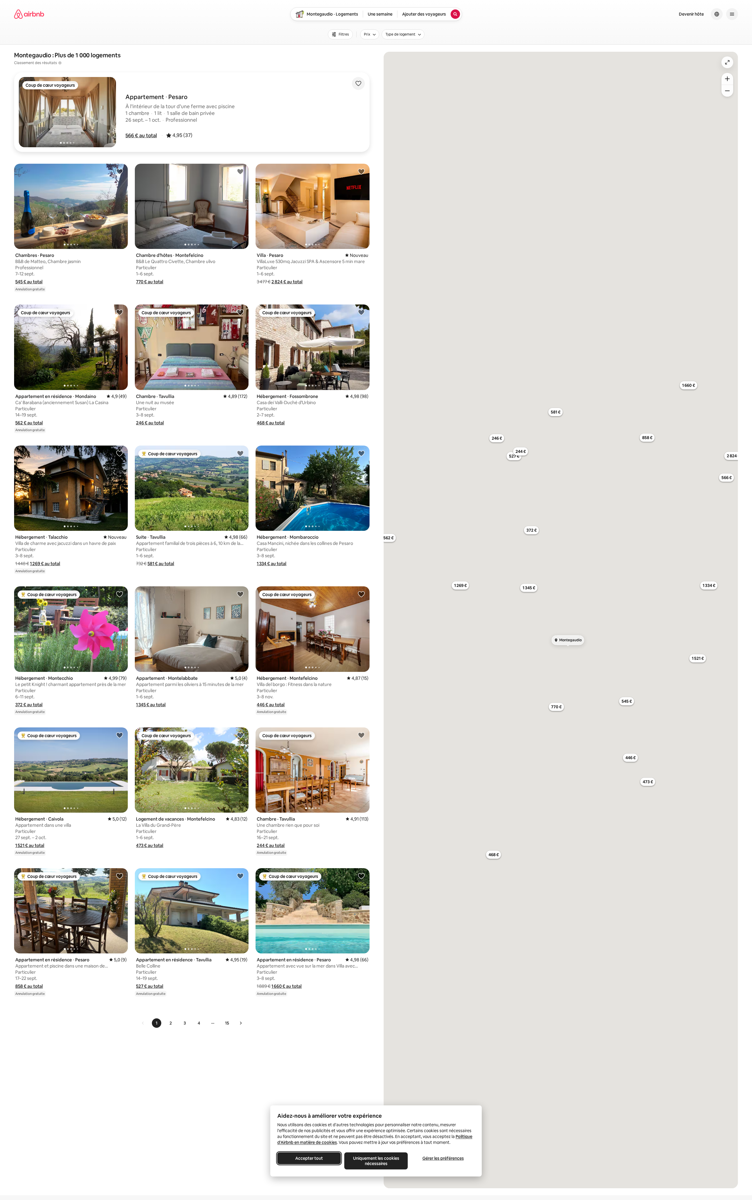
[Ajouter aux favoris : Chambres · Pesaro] (119, 171)
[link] (143, 1023)
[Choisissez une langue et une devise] (717, 14)
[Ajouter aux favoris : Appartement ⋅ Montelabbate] (240, 594)
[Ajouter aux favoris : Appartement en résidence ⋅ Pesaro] (119, 876)
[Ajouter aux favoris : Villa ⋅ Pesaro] (361, 171)
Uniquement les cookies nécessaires (376, 1161)
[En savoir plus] (60, 63)
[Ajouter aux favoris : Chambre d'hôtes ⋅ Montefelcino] (240, 171)
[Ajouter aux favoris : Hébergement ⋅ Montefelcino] (361, 594)
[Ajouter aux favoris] (358, 83)
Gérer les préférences (443, 1158)
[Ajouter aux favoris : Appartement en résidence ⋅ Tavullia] (240, 876)
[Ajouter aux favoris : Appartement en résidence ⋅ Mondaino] (119, 312)
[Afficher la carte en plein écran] (727, 62)
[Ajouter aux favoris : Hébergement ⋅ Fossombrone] (361, 312)
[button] (141, 135)
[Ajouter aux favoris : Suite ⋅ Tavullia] (240, 453)
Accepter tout (309, 1158)
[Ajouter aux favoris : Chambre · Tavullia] (240, 312)
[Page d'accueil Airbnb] (29, 14)
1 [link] (156, 1023)
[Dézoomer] (727, 79)
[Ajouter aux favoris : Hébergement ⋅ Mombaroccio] (361, 453)
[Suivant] (240, 1023)
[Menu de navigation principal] (732, 14)
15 (227, 1023)
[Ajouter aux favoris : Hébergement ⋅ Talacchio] (119, 453)
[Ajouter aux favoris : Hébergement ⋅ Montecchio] (119, 594)
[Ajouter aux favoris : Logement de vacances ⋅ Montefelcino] (240, 735)
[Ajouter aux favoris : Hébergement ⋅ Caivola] (119, 735)
